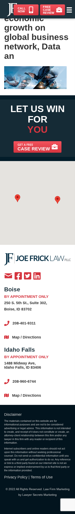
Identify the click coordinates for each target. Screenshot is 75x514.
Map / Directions (26, 337)
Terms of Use (42, 477)
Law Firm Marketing (56, 489)
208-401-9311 (24, 323)
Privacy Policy (16, 477)
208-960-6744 (24, 381)
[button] (37, 147)
